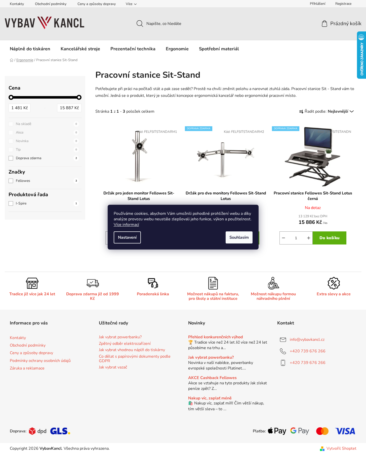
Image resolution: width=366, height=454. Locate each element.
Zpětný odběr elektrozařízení (125, 344)
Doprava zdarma (46, 158)
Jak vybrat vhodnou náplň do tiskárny (132, 350)
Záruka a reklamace (27, 368)
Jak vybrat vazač (113, 367)
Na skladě (46, 123)
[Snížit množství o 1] (283, 238)
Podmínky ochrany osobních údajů (40, 360)
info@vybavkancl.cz (307, 339)
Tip (46, 149)
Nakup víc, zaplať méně (210, 398)
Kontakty (17, 4)
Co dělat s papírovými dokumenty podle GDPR (135, 358)
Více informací (126, 224)
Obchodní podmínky (50, 4)
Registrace (343, 3)
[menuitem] (30, 48)
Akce (46, 132)
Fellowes (46, 180)
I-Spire (46, 203)
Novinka (46, 141)
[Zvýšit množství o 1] (308, 238)
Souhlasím (239, 237)
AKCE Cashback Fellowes (212, 378)
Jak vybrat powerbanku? (120, 337)
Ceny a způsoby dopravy (96, 4)
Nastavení (127, 237)
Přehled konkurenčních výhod (215, 337)
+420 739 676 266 (308, 351)
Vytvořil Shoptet (341, 448)
